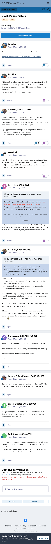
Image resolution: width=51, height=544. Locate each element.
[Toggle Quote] (5, 194)
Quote (9, 65)
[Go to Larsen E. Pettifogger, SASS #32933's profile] (4, 377)
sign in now (6, 475)
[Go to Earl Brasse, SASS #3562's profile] (4, 435)
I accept (44, 538)
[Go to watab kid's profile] (4, 153)
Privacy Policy (20, 526)
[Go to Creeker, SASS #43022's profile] (4, 111)
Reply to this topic (25, 36)
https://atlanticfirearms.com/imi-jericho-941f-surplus (21, 57)
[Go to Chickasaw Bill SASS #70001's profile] (4, 337)
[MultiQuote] (3, 65)
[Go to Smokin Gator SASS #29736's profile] (4, 405)
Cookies (42, 526)
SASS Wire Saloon (23, 28)
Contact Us (32, 526)
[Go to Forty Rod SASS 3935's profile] (4, 186)
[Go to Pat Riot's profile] (4, 76)
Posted (17, 47)
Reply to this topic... (14, 489)
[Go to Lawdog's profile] (4, 45)
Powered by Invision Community (25, 531)
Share (12, 501)
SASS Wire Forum (14, 3)
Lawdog (7, 26)
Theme (8, 526)
